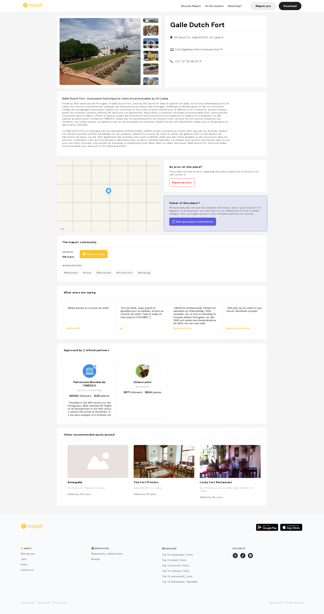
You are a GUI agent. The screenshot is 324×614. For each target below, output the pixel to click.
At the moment (214, 6)
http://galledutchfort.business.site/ (197, 49)
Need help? (235, 6)
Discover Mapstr (191, 6)
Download (290, 6)
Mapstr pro (263, 6)
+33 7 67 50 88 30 (187, 61)
